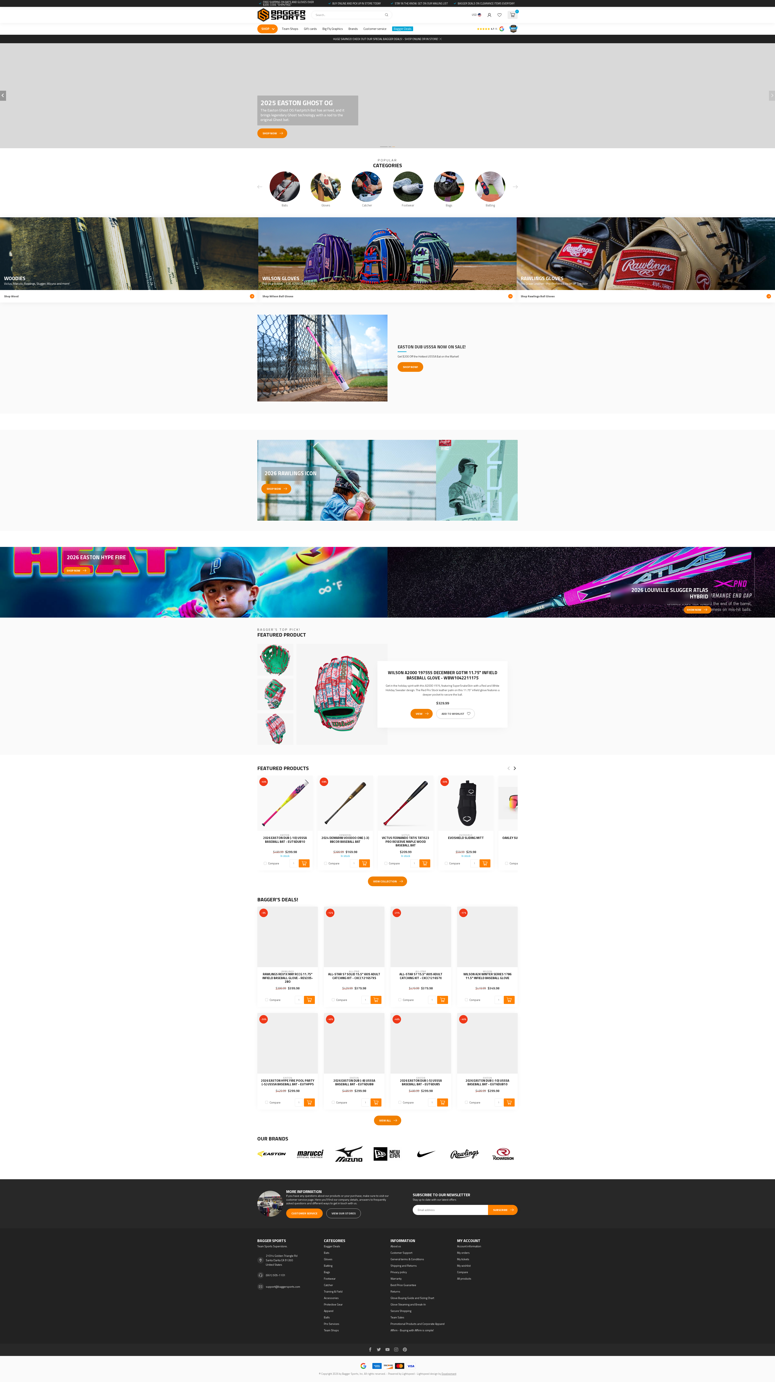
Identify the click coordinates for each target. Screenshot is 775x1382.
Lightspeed (408, 1374)
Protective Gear (333, 1304)
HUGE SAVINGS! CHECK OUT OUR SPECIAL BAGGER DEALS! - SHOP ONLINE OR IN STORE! (385, 39)
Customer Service (304, 1213)
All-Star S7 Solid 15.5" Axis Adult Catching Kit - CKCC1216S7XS (354, 976)
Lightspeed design (427, 1374)
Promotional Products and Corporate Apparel (418, 1324)
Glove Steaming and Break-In (408, 1304)
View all (385, 1120)
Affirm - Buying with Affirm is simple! (412, 1330)
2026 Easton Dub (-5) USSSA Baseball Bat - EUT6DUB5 (421, 1082)
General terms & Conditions (407, 1259)
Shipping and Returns (404, 1265)
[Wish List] (499, 15)
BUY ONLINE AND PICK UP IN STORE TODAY (356, 3)
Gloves (328, 1259)
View (419, 713)
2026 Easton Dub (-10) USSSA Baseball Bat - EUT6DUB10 (285, 840)
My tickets (463, 1259)
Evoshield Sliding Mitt (466, 838)
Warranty (396, 1278)
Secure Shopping (401, 1311)
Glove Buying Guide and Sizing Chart (412, 1298)
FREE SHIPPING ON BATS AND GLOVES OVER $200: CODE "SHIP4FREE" (288, 3)
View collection (385, 881)
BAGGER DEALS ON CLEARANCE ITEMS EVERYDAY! (486, 3)
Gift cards (310, 28)
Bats (326, 1253)
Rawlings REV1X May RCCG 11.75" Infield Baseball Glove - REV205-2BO (287, 978)
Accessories (331, 1298)
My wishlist (464, 1265)
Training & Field (333, 1291)
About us (396, 1246)
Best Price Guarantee (403, 1285)
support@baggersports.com (283, 1286)
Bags (327, 1272)
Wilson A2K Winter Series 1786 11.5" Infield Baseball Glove (487, 976)
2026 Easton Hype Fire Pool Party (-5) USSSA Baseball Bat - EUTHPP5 (287, 1082)
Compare (273, 863)
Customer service (374, 28)
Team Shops (290, 28)
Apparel (328, 1311)
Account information (469, 1246)
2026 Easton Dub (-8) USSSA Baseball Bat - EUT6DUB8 (354, 1082)
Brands (353, 28)
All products (464, 1278)
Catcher (328, 1285)
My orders (463, 1253)
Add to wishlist (453, 713)
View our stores (344, 1213)
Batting (328, 1265)
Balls (327, 1317)
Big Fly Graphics (333, 28)
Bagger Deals (403, 28)
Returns (395, 1291)
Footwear (330, 1278)
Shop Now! (410, 367)
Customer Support (401, 1253)
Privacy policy (399, 1272)
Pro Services (331, 1324)
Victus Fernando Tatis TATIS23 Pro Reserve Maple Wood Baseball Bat (405, 841)
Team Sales (397, 1317)
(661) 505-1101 (275, 1275)
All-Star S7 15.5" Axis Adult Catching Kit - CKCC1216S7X (420, 976)
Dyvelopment (449, 1374)
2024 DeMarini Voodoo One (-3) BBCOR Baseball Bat (345, 840)
